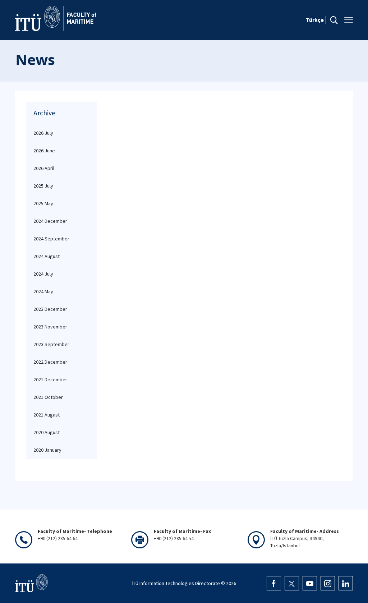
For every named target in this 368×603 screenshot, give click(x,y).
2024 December (50, 221)
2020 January (47, 450)
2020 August (46, 432)
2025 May (43, 203)
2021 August (46, 414)
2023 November (50, 326)
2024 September (51, 238)
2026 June (44, 150)
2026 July (43, 133)
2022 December (50, 362)
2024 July (43, 274)
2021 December (50, 379)
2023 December (50, 309)
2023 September (51, 344)
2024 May (43, 291)
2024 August (46, 256)
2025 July (43, 186)
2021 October (48, 397)
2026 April (43, 168)
